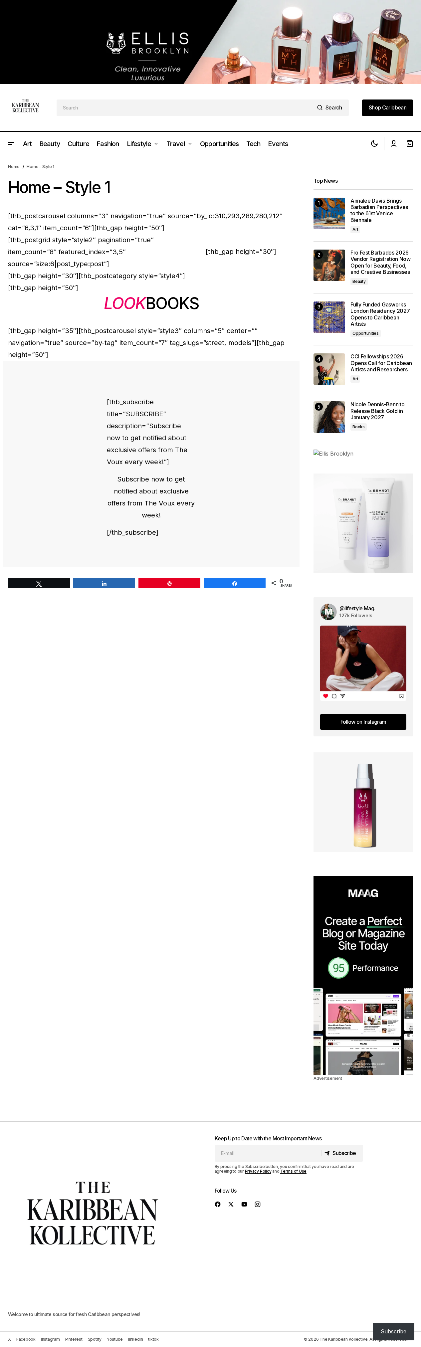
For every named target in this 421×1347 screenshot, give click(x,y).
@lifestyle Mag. (357, 608)
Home (14, 166)
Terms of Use (293, 1171)
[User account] (394, 144)
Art (355, 229)
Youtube (115, 1339)
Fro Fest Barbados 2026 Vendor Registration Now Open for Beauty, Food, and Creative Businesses (380, 262)
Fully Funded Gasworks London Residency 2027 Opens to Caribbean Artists (380, 314)
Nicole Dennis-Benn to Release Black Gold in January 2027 (377, 410)
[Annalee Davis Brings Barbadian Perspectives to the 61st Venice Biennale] (329, 213)
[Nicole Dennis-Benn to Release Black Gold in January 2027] (329, 417)
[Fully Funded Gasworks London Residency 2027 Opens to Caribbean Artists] (329, 317)
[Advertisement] (210, 42)
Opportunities (365, 333)
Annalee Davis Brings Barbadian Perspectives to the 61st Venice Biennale (379, 210)
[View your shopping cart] (410, 144)
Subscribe (393, 1331)
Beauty (359, 281)
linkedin (135, 1339)
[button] (11, 144)
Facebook (26, 1339)
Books (358, 426)
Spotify (95, 1339)
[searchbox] (185, 108)
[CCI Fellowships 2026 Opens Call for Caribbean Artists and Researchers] (329, 369)
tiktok (153, 1339)
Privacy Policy (258, 1171)
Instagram (50, 1339)
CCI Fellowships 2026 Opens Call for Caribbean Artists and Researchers (381, 362)
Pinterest (74, 1339)
